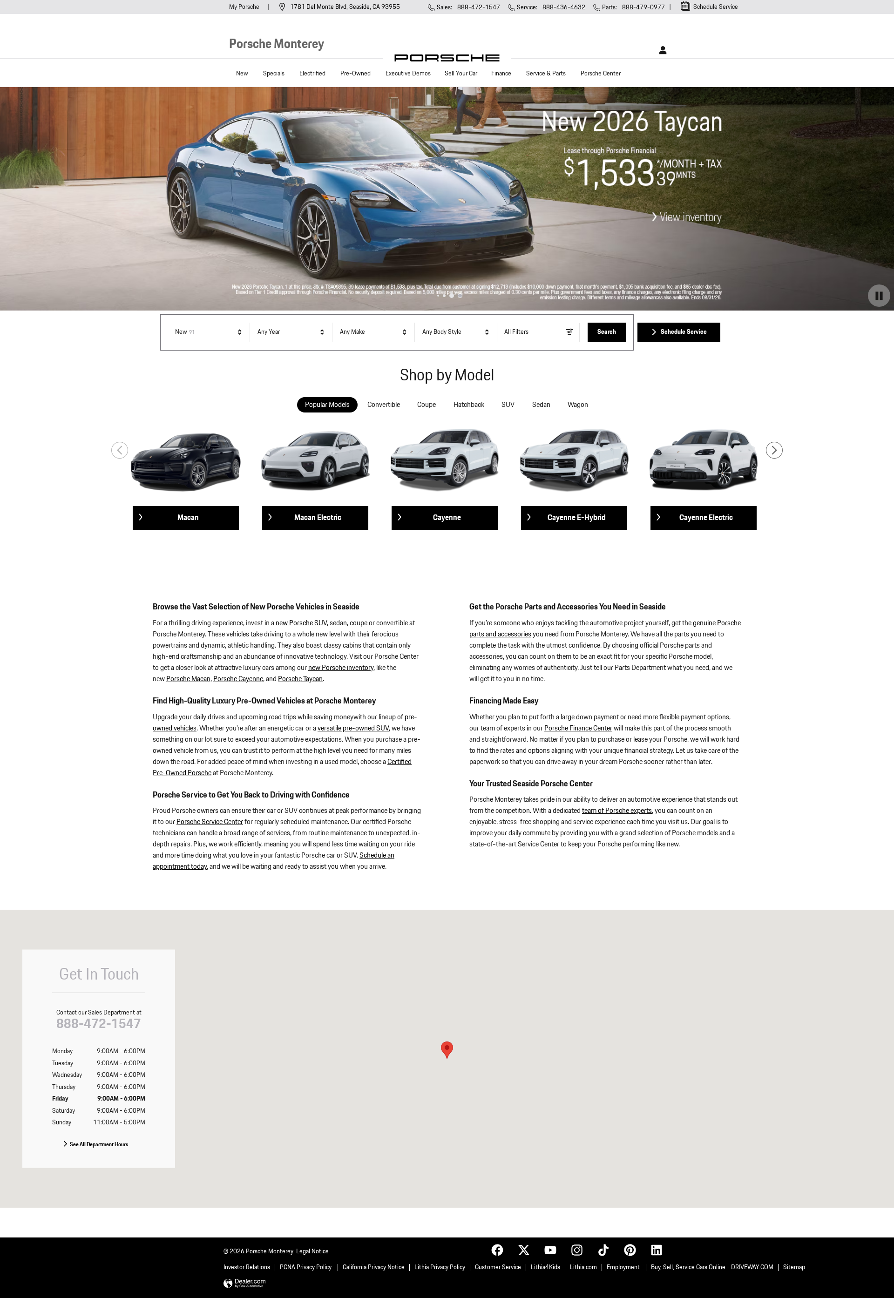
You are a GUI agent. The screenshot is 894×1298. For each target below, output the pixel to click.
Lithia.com (583, 1267)
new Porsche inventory (340, 668)
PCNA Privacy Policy (306, 1267)
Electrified (312, 73)
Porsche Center (601, 73)
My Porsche (245, 7)
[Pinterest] (629, 1249)
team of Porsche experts (617, 810)
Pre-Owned (355, 73)
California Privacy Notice (374, 1267)
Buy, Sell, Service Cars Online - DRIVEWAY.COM (712, 1267)
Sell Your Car (461, 73)
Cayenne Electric (706, 517)
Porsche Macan (188, 679)
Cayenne (447, 517)
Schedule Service (684, 332)
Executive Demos (408, 73)
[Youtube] (549, 1249)
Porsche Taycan (300, 679)
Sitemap (794, 1267)
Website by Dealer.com (244, 1284)
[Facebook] (496, 1249)
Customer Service (498, 1267)
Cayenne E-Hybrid (577, 517)
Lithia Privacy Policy (439, 1267)
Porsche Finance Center (578, 728)
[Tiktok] (602, 1249)
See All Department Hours (99, 1144)
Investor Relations (247, 1267)
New (242, 73)
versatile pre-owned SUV (353, 728)
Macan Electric (317, 517)
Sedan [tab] (541, 404)
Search (606, 332)
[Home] (447, 60)
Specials (273, 73)
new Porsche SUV (301, 623)
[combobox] (209, 332)
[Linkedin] (655, 1249)
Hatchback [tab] (469, 404)
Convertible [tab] (383, 404)
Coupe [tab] (426, 404)
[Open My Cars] (660, 50)
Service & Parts (546, 73)
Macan (188, 517)
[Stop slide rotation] (879, 296)
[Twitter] (523, 1249)
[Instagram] (576, 1249)
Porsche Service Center (209, 822)
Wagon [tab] (578, 404)
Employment (624, 1267)
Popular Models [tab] (327, 404)
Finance (501, 73)
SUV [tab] (508, 404)
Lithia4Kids (545, 1267)
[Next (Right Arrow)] (774, 450)
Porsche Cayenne (238, 679)
